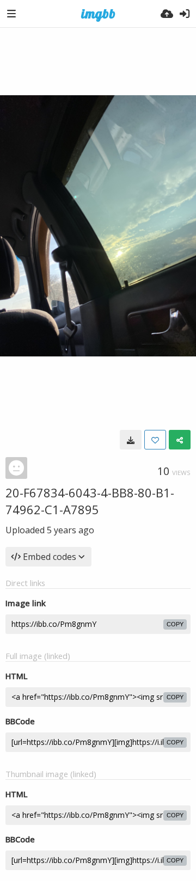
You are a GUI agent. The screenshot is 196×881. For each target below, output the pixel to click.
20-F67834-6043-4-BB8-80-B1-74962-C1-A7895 (89, 500)
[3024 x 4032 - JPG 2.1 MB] (131, 439)
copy (175, 624)
